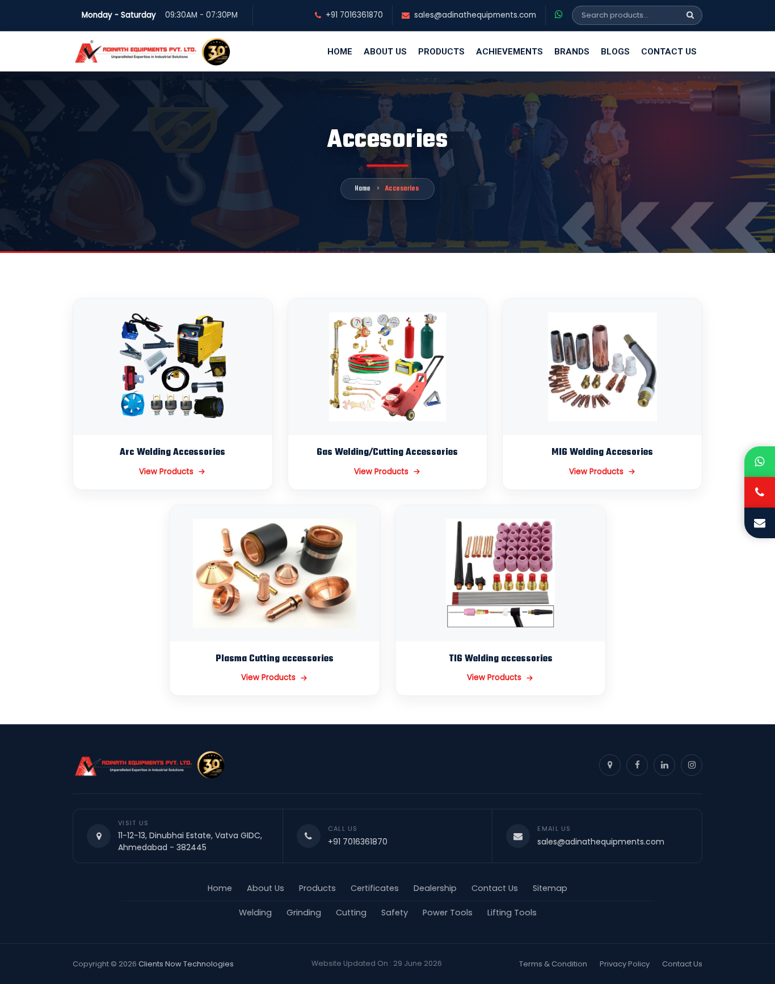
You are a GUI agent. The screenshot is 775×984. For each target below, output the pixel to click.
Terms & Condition (553, 963)
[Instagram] (691, 765)
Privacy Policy (625, 963)
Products (441, 52)
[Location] (610, 765)
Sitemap (550, 888)
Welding (255, 912)
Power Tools (448, 912)
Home (339, 52)
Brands (571, 52)
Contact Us (669, 52)
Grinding (304, 912)
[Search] (690, 15)
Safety (394, 912)
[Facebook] (637, 765)
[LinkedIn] (664, 765)
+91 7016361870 (354, 15)
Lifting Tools (512, 912)
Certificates (375, 888)
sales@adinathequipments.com (475, 15)
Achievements (509, 52)
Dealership (435, 888)
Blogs (615, 52)
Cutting (351, 912)
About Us (385, 52)
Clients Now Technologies (186, 963)
